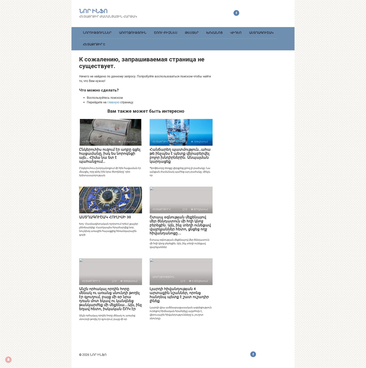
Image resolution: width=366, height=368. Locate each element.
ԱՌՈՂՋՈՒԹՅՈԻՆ (132, 33)
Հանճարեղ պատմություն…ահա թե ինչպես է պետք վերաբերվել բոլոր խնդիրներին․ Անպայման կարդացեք (180, 155)
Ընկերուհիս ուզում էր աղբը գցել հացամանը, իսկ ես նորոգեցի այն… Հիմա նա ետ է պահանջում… (109, 155)
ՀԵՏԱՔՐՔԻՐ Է (94, 44)
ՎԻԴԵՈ (236, 33)
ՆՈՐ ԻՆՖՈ (93, 11)
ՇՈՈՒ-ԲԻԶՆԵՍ (165, 33)
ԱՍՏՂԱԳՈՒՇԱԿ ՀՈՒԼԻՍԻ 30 (105, 217)
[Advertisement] (258, 122)
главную (113, 102)
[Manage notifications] (8, 360)
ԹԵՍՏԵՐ (192, 33)
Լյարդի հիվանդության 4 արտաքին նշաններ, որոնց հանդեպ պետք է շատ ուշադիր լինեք (179, 295)
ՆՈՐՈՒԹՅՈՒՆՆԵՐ (97, 33)
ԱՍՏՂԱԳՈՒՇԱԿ (261, 33)
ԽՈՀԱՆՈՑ (214, 33)
